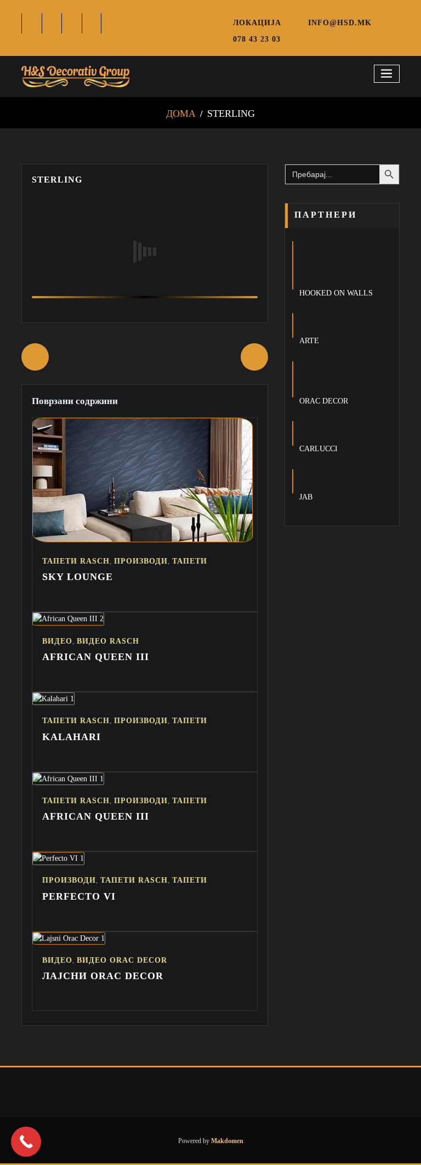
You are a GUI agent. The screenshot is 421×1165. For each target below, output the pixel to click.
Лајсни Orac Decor (102, 975)
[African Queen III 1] (68, 778)
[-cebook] (32, 23)
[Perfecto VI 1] (58, 858)
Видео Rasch (108, 641)
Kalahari (71, 736)
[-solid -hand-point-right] (254, 357)
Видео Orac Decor (122, 960)
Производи (141, 561)
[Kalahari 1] (53, 698)
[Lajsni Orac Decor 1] (68, 938)
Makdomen (226, 1141)
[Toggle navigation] (387, 74)
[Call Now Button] (26, 1142)
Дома (181, 113)
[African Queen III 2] (68, 618)
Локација (257, 22)
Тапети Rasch (76, 561)
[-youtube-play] (92, 23)
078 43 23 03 (257, 39)
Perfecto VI (79, 896)
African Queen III (95, 656)
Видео (57, 641)
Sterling (231, 113)
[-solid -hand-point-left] (35, 357)
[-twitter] (52, 23)
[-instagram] (72, 23)
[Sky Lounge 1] (142, 539)
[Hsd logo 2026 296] (75, 76)
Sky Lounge (77, 576)
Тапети (189, 561)
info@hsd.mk (340, 22)
